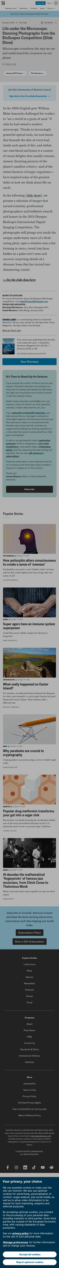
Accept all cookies (29, 1254)
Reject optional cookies (29, 1262)
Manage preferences (15, 1242)
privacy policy (20, 1233)
